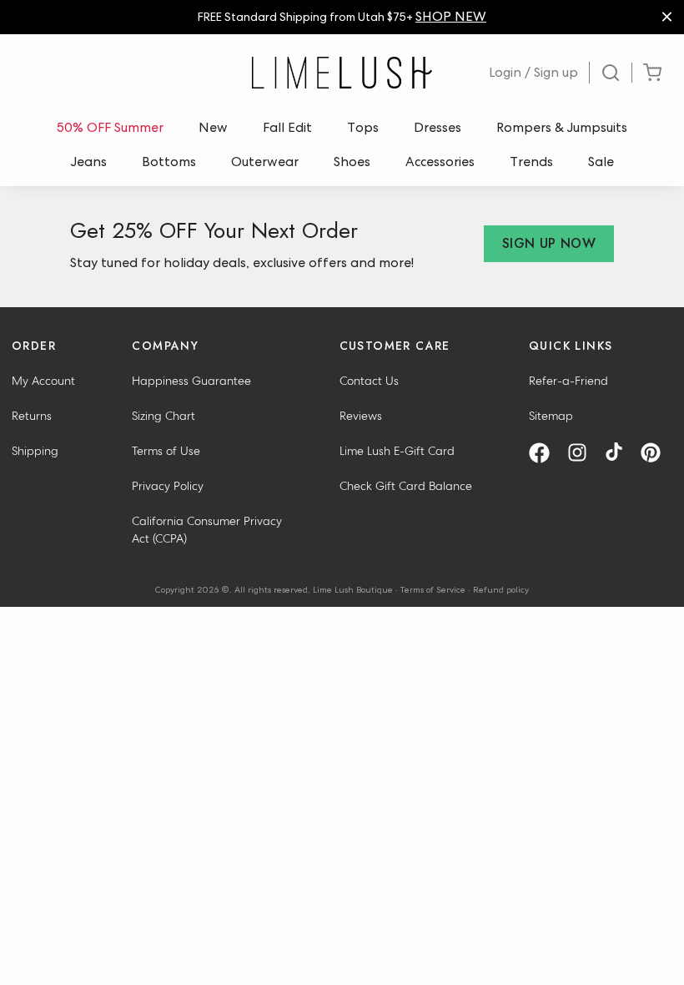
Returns (32, 415)
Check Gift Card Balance (405, 485)
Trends (531, 161)
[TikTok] (620, 452)
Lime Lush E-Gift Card (397, 450)
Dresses (437, 127)
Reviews (360, 415)
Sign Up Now (549, 243)
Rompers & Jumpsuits (561, 127)
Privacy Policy (168, 485)
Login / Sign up (533, 72)
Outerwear (265, 161)
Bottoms (169, 161)
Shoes (352, 161)
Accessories (440, 161)
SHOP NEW (450, 16)
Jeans (89, 161)
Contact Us (369, 380)
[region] (342, 17)
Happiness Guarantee (191, 380)
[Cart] (652, 73)
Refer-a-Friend (568, 380)
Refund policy (501, 589)
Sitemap (551, 415)
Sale (601, 161)
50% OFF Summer (110, 127)
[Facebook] (545, 452)
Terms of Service (432, 589)
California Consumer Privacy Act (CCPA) (207, 529)
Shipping (35, 450)
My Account (43, 380)
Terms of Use (166, 450)
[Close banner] (667, 17)
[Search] (611, 73)
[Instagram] (583, 452)
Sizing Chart (163, 415)
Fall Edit (287, 127)
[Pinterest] (656, 452)
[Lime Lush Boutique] (342, 72)
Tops (363, 127)
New (213, 127)
